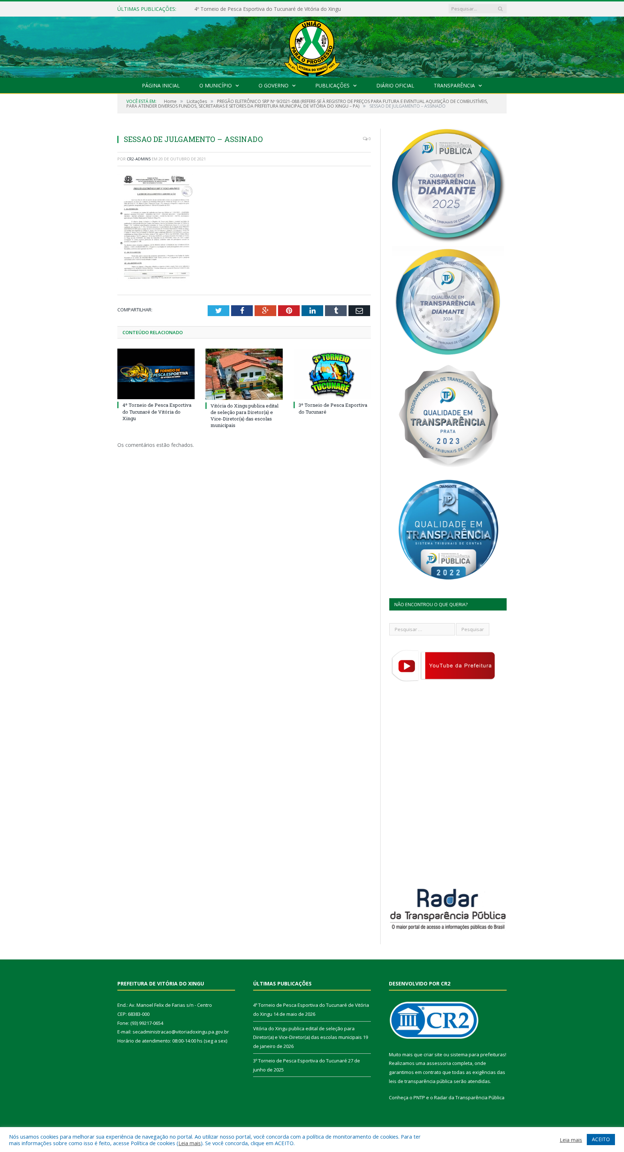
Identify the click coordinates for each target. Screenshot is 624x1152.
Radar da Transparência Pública (469, 1097)
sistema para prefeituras (477, 1054)
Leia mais (189, 1143)
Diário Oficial (395, 85)
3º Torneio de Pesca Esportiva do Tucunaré (300, 1060)
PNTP (419, 1097)
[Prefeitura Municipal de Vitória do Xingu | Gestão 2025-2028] (312, 45)
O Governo (274, 85)
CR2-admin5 (139, 158)
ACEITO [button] (601, 1139)
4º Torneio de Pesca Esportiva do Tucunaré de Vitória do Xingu (156, 411)
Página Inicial (161, 85)
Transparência (454, 85)
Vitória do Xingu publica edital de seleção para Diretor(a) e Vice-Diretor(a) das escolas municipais (277, 9)
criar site (433, 1054)
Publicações (332, 85)
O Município (215, 85)
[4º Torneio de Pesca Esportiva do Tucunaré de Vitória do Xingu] (156, 374)
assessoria (438, 1063)
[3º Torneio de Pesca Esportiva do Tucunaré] (332, 374)
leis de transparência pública (420, 1081)
